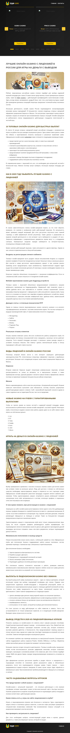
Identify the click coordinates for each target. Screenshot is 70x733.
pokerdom (28, 137)
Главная (53, 3)
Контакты (61, 3)
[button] (6, 29)
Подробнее (20, 43)
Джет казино (21, 98)
